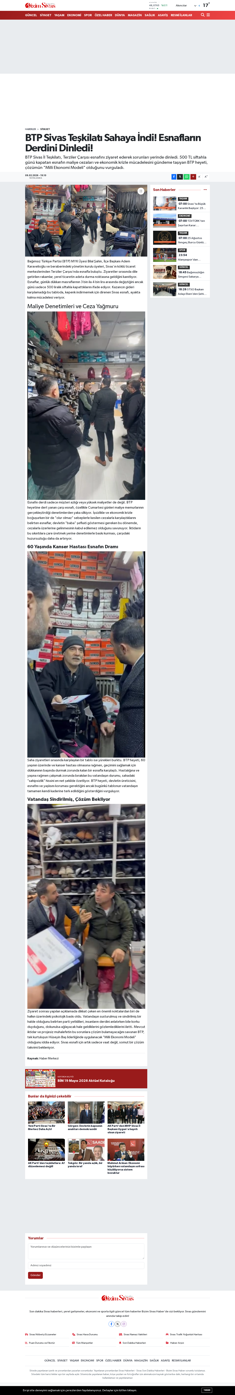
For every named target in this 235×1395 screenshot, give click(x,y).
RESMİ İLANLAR (181, 15)
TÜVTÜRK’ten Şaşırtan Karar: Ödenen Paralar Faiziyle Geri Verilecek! (192, 223)
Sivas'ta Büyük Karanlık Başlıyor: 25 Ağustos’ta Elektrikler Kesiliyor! (192, 206)
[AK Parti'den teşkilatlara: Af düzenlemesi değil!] (46, 1149)
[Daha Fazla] (193, 177)
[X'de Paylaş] (180, 177)
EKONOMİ (74, 15)
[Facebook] (111, 1324)
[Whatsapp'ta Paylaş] (187, 177)
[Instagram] (124, 1324)
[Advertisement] (117, 47)
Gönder (35, 1275)
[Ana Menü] (207, 15)
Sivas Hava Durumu (87, 1334)
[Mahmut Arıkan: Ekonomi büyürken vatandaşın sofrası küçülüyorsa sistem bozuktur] (126, 1149)
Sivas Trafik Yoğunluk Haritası (186, 1334)
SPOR (88, 15)
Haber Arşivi (177, 1343)
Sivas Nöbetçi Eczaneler (42, 1334)
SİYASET (45, 15)
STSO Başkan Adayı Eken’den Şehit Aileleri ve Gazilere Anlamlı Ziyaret (191, 292)
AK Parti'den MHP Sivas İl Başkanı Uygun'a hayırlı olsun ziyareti (124, 1129)
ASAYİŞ (163, 15)
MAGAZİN (135, 15)
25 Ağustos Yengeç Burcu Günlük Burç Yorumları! (191, 241)
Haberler (30, 129)
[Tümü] (205, 189)
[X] (117, 1324)
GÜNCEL (31, 15)
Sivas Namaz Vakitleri (135, 1334)
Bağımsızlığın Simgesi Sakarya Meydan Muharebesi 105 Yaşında (191, 275)
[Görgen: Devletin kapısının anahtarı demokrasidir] (86, 1112)
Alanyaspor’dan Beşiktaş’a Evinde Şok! (192, 258)
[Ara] (203, 15)
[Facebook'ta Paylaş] (174, 177)
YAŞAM (59, 15)
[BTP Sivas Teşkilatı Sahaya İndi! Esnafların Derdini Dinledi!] (86, 220)
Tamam (207, 1390)
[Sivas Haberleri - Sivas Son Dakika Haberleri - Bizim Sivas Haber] (40, 5)
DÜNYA (120, 15)
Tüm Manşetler (84, 1343)
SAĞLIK (150, 15)
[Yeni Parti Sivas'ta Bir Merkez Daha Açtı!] (46, 1112)
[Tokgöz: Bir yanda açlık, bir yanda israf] (86, 1149)
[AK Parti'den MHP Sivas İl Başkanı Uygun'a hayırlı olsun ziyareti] (126, 1112)
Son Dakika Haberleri (134, 1343)
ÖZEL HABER (103, 15)
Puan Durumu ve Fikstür (42, 1343)
